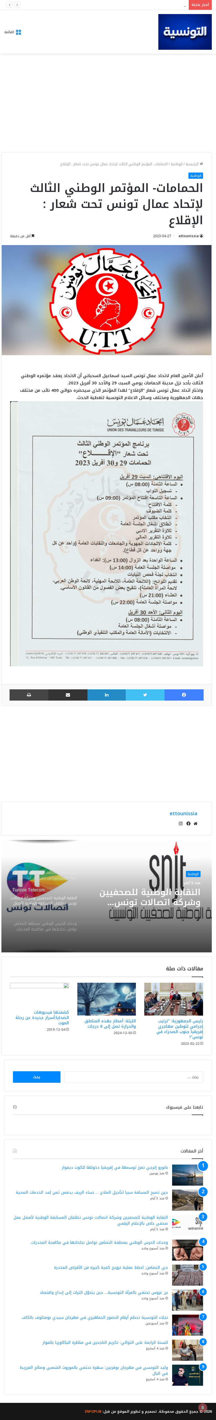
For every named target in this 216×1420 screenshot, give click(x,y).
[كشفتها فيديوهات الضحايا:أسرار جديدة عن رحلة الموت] (39, 995)
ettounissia (189, 236)
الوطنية (177, 163)
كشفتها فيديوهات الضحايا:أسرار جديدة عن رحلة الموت (42, 1018)
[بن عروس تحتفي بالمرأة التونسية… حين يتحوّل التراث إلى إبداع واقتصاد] (187, 1300)
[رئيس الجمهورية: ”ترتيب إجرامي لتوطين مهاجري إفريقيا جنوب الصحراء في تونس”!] (173, 999)
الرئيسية (193, 163)
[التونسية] (185, 32)
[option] (106, 896)
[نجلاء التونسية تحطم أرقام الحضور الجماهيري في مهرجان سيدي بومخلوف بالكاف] (187, 1325)
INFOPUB (93, 1411)
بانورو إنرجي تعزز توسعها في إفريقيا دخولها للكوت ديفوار (115, 1167)
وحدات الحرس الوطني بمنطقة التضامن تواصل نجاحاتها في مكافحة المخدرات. (154, 897)
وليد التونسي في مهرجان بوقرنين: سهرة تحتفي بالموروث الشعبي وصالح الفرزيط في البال (94, 1370)
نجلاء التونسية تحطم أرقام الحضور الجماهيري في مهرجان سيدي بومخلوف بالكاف (95, 1317)
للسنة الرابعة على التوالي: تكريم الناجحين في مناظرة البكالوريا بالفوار (105, 1342)
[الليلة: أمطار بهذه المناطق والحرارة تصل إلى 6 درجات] (106, 999)
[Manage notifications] (202, 1407)
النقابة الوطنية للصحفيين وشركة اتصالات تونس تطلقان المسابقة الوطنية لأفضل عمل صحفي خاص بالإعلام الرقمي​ (91, 1220)
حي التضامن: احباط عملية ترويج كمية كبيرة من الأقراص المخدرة (111, 1267)
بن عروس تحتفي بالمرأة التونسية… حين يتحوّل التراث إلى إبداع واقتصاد (104, 1292)
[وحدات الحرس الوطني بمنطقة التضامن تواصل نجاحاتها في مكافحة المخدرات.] (187, 1250)
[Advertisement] (106, 104)
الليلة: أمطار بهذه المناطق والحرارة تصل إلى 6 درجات (110, 1023)
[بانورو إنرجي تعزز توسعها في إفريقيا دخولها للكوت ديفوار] (187, 1175)
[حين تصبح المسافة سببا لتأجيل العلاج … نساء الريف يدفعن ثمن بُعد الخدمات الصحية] (187, 1200)
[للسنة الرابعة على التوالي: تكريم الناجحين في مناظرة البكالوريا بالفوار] (187, 1350)
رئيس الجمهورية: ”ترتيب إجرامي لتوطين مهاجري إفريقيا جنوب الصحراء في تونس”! (179, 1029)
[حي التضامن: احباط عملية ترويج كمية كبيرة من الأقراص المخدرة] (187, 1275)
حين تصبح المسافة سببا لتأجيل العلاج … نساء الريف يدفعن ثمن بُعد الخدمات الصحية (92, 1192)
